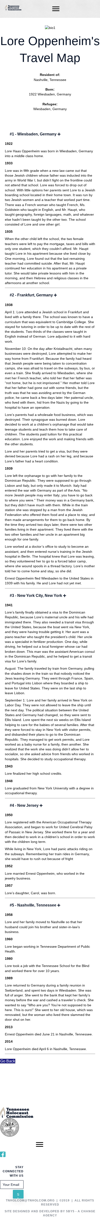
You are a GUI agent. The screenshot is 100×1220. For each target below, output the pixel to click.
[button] (18, 1194)
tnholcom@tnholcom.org (30, 1200)
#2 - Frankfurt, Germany (31, 295)
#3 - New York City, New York (36, 595)
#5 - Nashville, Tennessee (33, 905)
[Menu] (55, 9)
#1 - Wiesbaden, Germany (33, 134)
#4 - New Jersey (24, 805)
